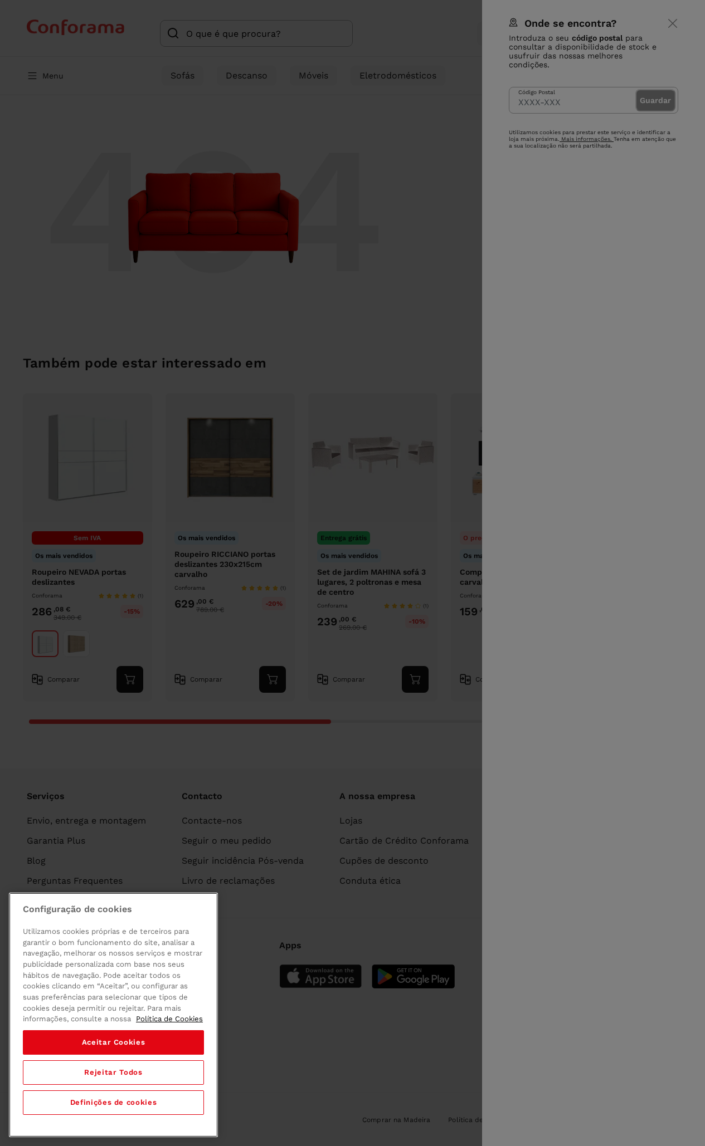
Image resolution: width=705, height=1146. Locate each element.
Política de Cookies (169, 1019)
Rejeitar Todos (113, 1072)
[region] (113, 1015)
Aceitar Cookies (113, 1042)
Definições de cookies (113, 1102)
